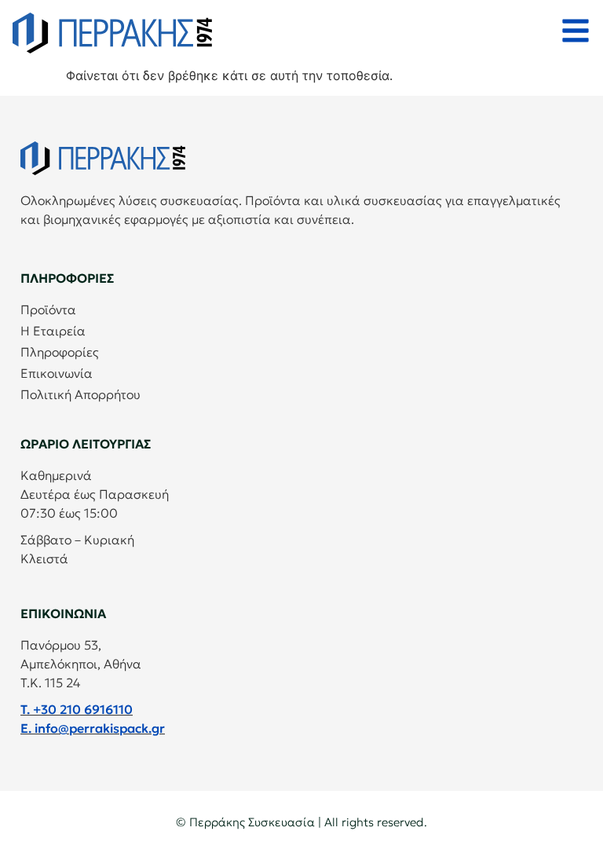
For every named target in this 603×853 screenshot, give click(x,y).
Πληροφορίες (59, 352)
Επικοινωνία (56, 373)
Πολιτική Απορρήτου (80, 394)
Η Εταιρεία (53, 331)
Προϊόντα (48, 309)
